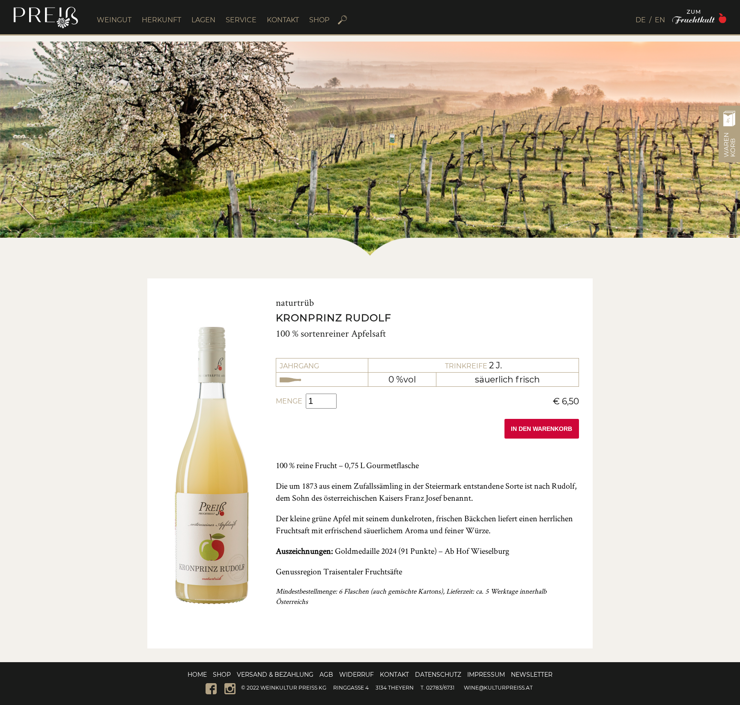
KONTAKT (283, 20)
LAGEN (203, 20)
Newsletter (531, 674)
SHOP (319, 20)
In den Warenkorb (541, 429)
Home (197, 674)
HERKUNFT (161, 20)
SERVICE (241, 20)
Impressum (486, 674)
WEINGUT (114, 20)
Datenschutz (438, 674)
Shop (222, 674)
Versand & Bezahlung (275, 674)
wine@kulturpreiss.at (498, 687)
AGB (326, 674)
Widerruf (356, 674)
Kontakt (394, 674)
